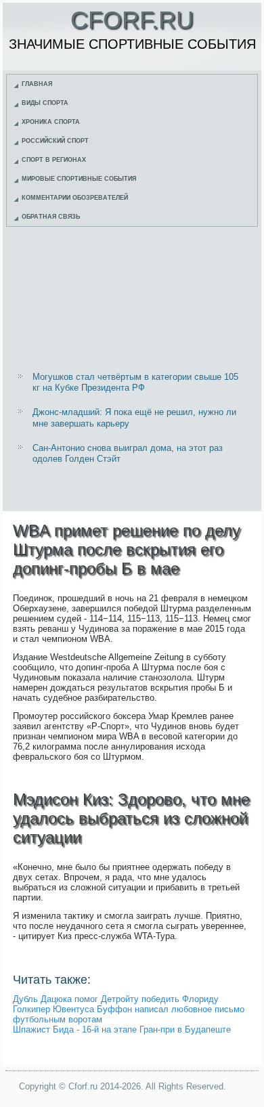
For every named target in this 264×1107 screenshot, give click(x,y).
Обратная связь (51, 216)
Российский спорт (55, 140)
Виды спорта (45, 103)
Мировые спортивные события (79, 178)
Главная (37, 84)
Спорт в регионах (54, 159)
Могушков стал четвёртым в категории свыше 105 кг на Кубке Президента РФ (135, 382)
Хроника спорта (51, 121)
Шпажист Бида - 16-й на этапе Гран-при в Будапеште (122, 1029)
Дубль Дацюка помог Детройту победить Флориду (116, 999)
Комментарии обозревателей (75, 197)
